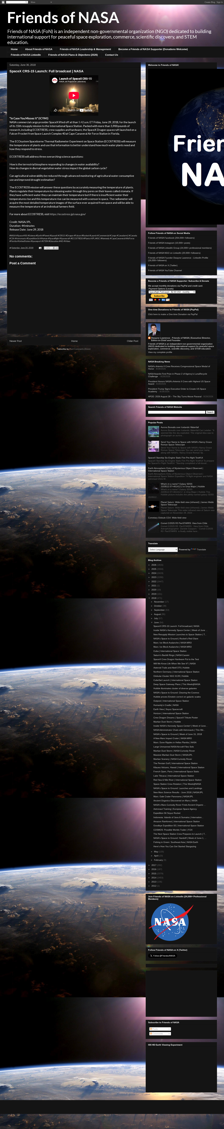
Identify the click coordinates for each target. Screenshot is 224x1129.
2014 (154, 877)
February (159, 860)
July (156, 618)
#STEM (45, 241)
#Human (44, 238)
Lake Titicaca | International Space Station (173, 776)
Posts (155, 1029)
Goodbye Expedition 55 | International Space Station (178, 825)
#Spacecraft (65, 238)
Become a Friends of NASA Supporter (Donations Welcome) (153, 49)
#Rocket (85, 235)
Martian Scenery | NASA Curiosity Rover (172, 759)
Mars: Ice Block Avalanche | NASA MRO (172, 642)
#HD (61, 241)
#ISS (25, 235)
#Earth (39, 235)
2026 (154, 565)
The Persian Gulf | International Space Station (175, 763)
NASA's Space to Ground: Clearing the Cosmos (176, 692)
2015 (154, 873)
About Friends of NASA (38, 49)
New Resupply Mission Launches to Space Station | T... (179, 634)
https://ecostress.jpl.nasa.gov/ (68, 214)
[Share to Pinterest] (57, 248)
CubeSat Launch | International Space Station (175, 680)
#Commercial (103, 235)
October (158, 606)
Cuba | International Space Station (170, 651)
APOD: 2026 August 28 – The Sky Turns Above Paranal (174, 396)
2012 (154, 886)
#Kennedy (105, 238)
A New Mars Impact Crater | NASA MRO (172, 738)
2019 (154, 594)
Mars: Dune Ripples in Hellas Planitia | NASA (174, 742)
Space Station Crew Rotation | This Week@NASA (177, 784)
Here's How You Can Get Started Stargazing (174, 846)
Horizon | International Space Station (171, 713)
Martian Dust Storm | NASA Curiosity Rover (174, 751)
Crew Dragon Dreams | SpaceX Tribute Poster (175, 717)
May (156, 851)
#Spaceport (36, 241)
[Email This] (45, 248)
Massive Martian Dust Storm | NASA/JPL (172, 755)
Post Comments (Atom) (80, 349)
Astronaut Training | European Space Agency (175, 809)
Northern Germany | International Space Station (176, 672)
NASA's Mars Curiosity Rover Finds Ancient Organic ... (179, 805)
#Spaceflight (53, 238)
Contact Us (111, 55)
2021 (154, 585)
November (159, 602)
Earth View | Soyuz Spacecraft (168, 709)
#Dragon (70, 235)
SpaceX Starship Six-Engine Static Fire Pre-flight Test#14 (175, 457)
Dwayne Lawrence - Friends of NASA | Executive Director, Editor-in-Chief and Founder (180, 339)
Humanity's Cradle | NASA (166, 705)
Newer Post (15, 341)
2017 (154, 865)
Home (14, 49)
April (156, 855)
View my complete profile (160, 352)
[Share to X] (51, 248)
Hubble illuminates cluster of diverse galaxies (175, 688)
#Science (32, 235)
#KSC (97, 238)
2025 (154, 569)
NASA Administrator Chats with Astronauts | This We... (179, 730)
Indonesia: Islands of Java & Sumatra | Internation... (178, 817)
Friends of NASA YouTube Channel (165, 270)
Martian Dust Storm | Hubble (167, 721)
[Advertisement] (181, 993)
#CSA (11, 238)
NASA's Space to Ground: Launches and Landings (177, 788)
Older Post (132, 341)
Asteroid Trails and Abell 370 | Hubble (171, 667)
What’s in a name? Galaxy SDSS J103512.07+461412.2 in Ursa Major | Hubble (183, 485)
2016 (154, 869)
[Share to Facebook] (54, 248)
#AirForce (129, 238)
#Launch (93, 235)
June (156, 622)
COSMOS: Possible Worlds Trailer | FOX (172, 830)
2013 (154, 882)
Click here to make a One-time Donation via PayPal (172, 314)
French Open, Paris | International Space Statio (176, 771)
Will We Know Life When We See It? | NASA (174, 663)
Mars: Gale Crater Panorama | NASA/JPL (173, 796)
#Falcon (77, 235)
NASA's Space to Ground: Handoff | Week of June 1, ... (179, 838)
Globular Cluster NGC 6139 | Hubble (171, 676)
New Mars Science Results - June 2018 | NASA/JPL (178, 792)
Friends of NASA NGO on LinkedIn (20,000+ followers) (174, 253)
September (159, 610)
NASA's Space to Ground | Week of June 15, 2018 (177, 734)
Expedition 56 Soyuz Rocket (166, 813)
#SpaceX (53, 235)
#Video (67, 241)
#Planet (45, 235)
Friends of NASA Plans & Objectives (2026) (73, 55)
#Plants (86, 238)
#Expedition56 (33, 238)
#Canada (133, 235)
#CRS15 (61, 235)
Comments (157, 1033)
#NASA (12, 235)
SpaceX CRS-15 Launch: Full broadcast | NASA (176, 626)
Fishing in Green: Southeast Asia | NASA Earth (175, 842)
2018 (154, 598)
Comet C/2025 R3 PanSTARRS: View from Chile (184, 523)
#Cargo (113, 235)
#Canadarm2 (122, 235)
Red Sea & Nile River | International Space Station (177, 780)
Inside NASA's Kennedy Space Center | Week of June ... (180, 630)
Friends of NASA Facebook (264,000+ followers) (171, 238)
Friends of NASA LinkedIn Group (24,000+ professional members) (180, 248)
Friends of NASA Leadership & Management (85, 49)
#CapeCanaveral (117, 238)
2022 (154, 581)
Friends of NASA (63, 17)
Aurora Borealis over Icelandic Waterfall (180, 427)
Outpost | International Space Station (171, 701)
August (157, 614)
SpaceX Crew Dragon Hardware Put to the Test (176, 659)
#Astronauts (20, 238)
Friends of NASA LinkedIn (26, 55)
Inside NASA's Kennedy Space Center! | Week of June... (180, 726)
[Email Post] (40, 248)
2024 (154, 573)
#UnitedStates (23, 241)
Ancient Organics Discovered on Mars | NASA (175, 800)
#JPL (93, 238)
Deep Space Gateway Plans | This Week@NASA (176, 684)
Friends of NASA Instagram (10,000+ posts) (169, 243)
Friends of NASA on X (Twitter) (163, 265)
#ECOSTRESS (77, 238)
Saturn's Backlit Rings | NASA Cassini (171, 655)
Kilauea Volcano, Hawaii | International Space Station (178, 767)
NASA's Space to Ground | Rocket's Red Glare (175, 638)
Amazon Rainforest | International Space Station (176, 821)
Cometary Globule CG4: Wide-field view (167, 517)
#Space (19, 235)
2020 (154, 589)
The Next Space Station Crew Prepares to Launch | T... (179, 834)
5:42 (81, 122)
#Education (54, 241)
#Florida (13, 241)
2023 (154, 577)
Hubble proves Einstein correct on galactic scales (177, 697)
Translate (201, 549)
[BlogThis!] (48, 248)
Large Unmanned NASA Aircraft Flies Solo (173, 746)
